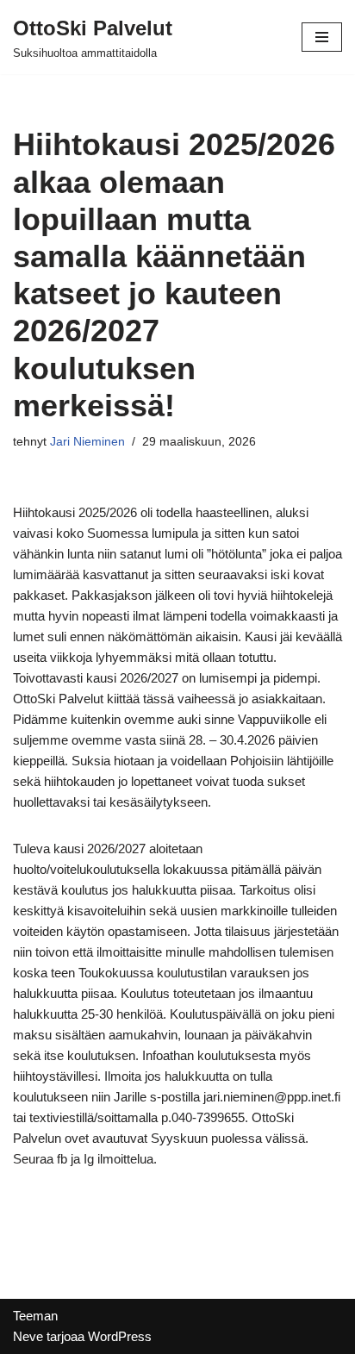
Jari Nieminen (87, 441)
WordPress (120, 1336)
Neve (28, 1336)
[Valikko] (322, 37)
